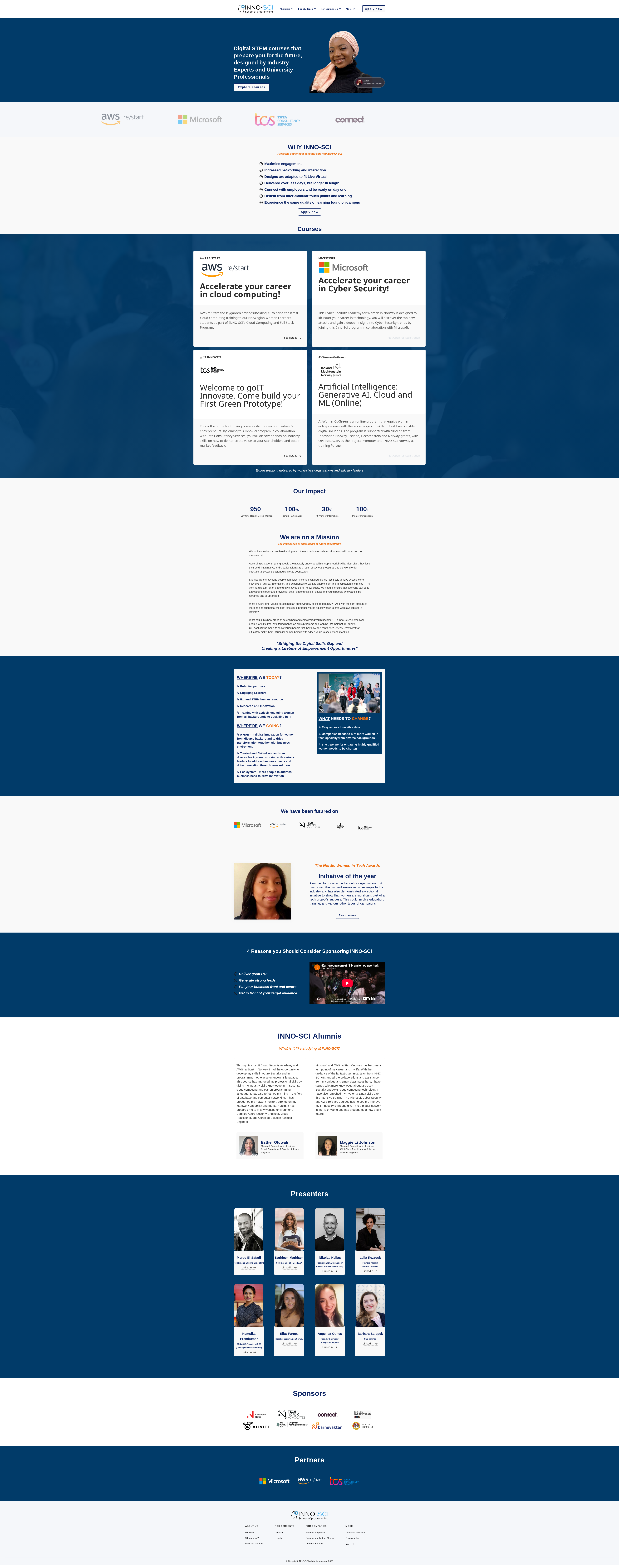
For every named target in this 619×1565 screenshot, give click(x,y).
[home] (255, 8)
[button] (286, 8)
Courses (279, 1532)
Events (278, 1538)
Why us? (249, 1532)
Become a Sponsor (315, 1532)
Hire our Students (315, 1543)
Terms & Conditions (355, 1532)
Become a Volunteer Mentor (320, 1538)
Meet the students (254, 1543)
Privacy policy (352, 1538)
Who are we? (252, 1538)
